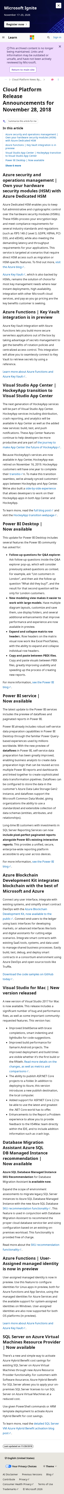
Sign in (57, 37)
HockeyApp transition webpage (33, 515)
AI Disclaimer (10, 1474)
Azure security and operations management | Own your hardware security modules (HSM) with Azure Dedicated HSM (31, 137)
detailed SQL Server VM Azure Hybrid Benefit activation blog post (31, 1428)
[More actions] (58, 79)
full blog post (42, 510)
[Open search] (48, 37)
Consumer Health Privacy (17, 1484)
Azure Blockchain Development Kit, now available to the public (27, 914)
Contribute (9, 1479)
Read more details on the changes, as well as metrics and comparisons (33, 1066)
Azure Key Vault (13, 274)
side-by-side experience (41, 488)
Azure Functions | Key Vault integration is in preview (30, 146)
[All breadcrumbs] (6, 79)
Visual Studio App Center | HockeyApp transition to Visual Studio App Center (33, 154)
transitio (15, 474)
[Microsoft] (32, 37)
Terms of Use (45, 1484)
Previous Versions (32, 1474)
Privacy (23, 1479)
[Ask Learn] (52, 79)
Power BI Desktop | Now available (24, 160)
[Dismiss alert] (58, 5)
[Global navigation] (3, 37)
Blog (48, 1474)
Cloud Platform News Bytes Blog (27, 79)
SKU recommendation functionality (25, 1208)
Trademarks (9, 1489)
